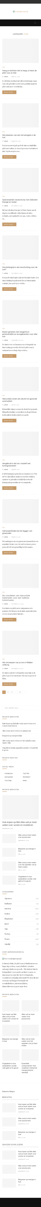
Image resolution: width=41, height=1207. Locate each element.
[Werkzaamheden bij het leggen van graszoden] (20, 511)
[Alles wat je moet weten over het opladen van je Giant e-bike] (9, 866)
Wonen (21, 939)
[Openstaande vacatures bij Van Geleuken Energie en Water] (20, 180)
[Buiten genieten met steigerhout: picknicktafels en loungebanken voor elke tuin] (20, 312)
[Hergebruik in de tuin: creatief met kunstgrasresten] (20, 444)
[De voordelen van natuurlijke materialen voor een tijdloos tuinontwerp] (20, 576)
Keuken (21, 914)
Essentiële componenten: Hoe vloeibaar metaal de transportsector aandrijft (29, 1067)
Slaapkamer (21, 919)
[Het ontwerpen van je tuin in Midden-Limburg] (20, 643)
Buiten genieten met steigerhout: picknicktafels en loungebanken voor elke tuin (19, 334)
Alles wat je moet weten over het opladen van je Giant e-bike (27, 865)
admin (6, 76)
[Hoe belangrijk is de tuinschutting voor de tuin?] (20, 247)
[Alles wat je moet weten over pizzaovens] (9, 838)
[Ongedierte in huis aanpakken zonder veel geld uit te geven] (9, 880)
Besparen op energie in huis (12, 736)
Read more (8, 92)
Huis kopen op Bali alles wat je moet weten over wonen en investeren (19, 823)
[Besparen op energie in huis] (9, 852)
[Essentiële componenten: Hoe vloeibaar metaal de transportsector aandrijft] (30, 1055)
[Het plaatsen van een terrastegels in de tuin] (20, 115)
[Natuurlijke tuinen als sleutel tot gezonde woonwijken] (20, 379)
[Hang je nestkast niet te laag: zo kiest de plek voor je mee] (20, 51)
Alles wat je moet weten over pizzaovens (16, 731)
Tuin (3, 67)
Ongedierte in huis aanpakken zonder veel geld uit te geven (27, 879)
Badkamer (21, 904)
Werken (21, 934)
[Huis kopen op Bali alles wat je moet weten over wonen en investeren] (20, 807)
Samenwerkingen (8, 1091)
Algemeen (21, 898)
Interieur (21, 909)
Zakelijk (21, 944)
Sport (21, 924)
